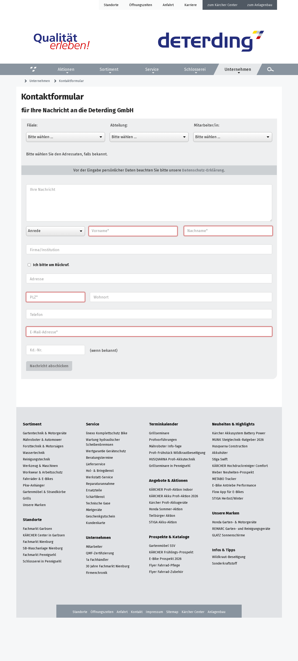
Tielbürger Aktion (162, 515)
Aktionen (66, 69)
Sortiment (109, 69)
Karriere (190, 5)
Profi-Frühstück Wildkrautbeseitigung (177, 452)
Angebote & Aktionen (168, 480)
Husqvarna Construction (229, 446)
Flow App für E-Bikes (228, 492)
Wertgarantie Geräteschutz (106, 451)
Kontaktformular (71, 81)
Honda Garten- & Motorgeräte (234, 522)
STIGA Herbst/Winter (227, 498)
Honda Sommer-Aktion (166, 509)
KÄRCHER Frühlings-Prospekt (171, 552)
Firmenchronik (96, 572)
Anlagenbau (263, 5)
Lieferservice (95, 464)
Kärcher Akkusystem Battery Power (238, 433)
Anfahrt (168, 5)
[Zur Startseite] (211, 42)
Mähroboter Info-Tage (165, 446)
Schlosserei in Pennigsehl (42, 561)
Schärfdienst (95, 496)
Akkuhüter (220, 452)
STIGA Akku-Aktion (163, 522)
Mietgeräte (94, 509)
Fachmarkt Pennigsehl (39, 554)
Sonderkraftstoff (224, 563)
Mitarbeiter (94, 546)
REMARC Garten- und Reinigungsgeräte (241, 528)
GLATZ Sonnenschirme (228, 535)
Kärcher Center (226, 5)
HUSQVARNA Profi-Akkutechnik (172, 459)
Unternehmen (237, 69)
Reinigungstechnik (36, 459)
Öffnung (135, 5)
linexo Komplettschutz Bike (106, 433)
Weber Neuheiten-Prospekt (233, 472)
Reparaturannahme (100, 483)
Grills (27, 498)
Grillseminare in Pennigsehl (169, 465)
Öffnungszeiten (102, 612)
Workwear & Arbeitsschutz (43, 472)
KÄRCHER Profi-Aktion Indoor (171, 489)
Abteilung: (119, 125)
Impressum (154, 612)
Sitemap (172, 612)
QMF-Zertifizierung (100, 553)
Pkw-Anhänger (34, 485)
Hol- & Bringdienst (100, 470)
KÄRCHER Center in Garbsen (44, 535)
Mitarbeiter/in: (206, 125)
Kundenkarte (95, 523)
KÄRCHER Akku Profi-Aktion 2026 (173, 496)
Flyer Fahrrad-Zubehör (166, 571)
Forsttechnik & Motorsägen (43, 446)
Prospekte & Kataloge (169, 537)
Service (152, 69)
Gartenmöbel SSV (162, 545)
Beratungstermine (99, 457)
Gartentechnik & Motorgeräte (45, 433)
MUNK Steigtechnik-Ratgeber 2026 (238, 439)
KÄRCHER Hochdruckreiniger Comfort (240, 465)
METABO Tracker (224, 478)
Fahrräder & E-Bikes (38, 478)
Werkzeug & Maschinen (40, 465)
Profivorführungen (163, 439)
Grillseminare (159, 433)
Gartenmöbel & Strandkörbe (44, 492)
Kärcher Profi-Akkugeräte (168, 502)
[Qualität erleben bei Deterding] (62, 42)
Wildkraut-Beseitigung (228, 557)
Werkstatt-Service (99, 477)
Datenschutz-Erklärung (203, 170)
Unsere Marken (34, 505)
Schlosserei (195, 69)
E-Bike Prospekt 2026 (165, 558)
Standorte (111, 5)
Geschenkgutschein (100, 516)
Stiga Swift (219, 459)
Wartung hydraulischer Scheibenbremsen (103, 442)
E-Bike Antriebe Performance (234, 485)
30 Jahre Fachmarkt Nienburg (107, 566)
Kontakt (136, 612)
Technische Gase (98, 503)
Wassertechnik (34, 452)
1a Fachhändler (97, 559)
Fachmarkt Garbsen (37, 528)
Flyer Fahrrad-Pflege (164, 565)
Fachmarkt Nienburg (38, 541)
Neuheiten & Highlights (233, 424)
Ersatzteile (94, 490)
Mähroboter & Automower (42, 439)
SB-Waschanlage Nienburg (43, 548)
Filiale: (32, 125)
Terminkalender (163, 424)
